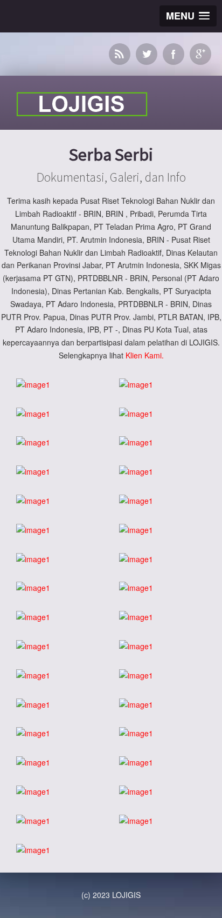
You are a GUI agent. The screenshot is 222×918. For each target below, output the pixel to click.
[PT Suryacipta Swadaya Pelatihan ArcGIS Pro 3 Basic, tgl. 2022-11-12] (33, 675)
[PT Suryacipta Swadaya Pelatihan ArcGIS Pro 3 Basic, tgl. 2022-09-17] (33, 705)
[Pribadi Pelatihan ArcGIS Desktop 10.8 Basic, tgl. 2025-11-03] (33, 442)
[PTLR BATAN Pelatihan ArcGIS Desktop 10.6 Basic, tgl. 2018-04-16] (136, 792)
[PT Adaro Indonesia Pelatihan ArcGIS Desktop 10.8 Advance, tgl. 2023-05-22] (136, 617)
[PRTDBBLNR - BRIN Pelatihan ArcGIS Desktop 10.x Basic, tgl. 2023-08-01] (136, 588)
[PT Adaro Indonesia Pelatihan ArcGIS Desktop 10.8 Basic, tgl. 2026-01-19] (33, 414)
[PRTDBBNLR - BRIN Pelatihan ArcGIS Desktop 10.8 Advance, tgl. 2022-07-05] (33, 733)
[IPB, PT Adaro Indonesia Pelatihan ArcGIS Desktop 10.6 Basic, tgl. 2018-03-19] (33, 821)
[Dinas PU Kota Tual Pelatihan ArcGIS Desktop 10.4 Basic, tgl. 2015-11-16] (33, 850)
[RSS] (119, 54)
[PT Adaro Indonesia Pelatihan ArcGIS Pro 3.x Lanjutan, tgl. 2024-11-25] (136, 501)
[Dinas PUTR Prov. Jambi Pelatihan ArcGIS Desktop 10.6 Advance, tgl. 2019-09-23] (136, 733)
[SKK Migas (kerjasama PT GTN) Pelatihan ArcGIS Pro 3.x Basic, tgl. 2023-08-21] (33, 588)
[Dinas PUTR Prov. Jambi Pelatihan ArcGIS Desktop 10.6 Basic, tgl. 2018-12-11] (136, 762)
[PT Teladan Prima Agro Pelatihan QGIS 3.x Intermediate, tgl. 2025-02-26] (33, 471)
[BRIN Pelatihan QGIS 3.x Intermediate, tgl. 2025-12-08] (136, 414)
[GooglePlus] (200, 54)
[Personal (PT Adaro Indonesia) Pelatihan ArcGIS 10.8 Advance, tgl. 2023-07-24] (33, 617)
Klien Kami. (145, 355)
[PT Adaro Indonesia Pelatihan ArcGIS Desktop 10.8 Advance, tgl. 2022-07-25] (136, 705)
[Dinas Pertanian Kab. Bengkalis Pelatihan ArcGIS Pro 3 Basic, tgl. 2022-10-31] (136, 675)
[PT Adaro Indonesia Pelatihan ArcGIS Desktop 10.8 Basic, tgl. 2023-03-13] (33, 646)
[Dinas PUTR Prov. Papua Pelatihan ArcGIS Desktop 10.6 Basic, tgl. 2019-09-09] (33, 762)
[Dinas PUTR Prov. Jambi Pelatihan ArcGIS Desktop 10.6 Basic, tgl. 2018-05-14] (33, 792)
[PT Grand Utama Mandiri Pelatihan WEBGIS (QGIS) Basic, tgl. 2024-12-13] (33, 501)
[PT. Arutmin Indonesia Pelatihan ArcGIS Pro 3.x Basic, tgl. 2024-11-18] (33, 530)
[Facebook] (173, 54)
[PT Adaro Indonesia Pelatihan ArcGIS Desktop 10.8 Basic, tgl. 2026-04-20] (136, 384)
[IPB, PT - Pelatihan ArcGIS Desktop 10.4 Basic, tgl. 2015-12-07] (136, 821)
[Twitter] (146, 54)
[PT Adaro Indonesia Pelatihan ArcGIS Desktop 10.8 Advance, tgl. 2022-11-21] (136, 646)
